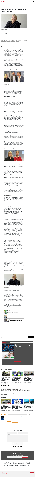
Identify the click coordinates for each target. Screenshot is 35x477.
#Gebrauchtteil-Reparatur (18, 377)
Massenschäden (16, 104)
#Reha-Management (28, 393)
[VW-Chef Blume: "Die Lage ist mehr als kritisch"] (29, 401)
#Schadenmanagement (12, 393)
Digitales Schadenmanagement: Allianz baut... (5, 379)
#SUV (4, 405)
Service (11, 68)
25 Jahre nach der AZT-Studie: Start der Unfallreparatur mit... (16, 379)
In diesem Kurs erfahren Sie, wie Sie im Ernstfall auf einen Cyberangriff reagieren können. (23, 348)
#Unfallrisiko (28, 377)
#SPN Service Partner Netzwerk (21, 391)
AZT (19, 177)
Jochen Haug (12, 224)
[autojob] (31, 414)
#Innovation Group (11, 391)
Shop (16, 472)
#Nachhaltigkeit (4, 391)
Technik (21, 171)
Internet (21, 228)
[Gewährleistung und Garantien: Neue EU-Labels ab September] (17, 401)
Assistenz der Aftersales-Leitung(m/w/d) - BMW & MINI (17, 416)
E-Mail (7, 431)
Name (18, 431)
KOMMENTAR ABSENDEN (17, 446)
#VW (27, 405)
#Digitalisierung (30, 391)
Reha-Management (6, 195)
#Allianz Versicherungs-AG (7, 377)
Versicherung (9, 49)
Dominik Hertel (16, 235)
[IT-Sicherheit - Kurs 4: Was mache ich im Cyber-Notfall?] (8, 347)
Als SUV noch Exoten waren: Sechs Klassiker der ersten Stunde (6, 407)
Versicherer (18, 105)
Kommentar (8, 434)
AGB (25, 475)
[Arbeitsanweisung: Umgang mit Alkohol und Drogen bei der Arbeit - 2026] (8, 355)
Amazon (22, 46)
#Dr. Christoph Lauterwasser (17, 390)
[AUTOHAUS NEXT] (5, 342)
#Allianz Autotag (4, 394)
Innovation (5, 52)
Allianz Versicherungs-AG (12, 54)
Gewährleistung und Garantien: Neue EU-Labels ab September (17, 407)
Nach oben (32, 469)
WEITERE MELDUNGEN (5, 385)
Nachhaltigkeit (5, 44)
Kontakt (27, 472)
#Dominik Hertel (27, 390)
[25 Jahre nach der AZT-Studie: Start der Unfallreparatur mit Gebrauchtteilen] (17, 373)
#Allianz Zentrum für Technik (6, 390)
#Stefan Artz (21, 389)
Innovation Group (9, 253)
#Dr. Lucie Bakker (6, 369)
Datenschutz (28, 475)
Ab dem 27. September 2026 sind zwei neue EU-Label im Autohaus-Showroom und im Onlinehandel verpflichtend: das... (17, 411)
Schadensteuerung (6, 264)
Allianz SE (22, 56)
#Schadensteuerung (20, 393)
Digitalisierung (18, 111)
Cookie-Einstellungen (32, 475)
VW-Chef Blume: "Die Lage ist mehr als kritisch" (28, 407)
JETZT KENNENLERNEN (17, 361)
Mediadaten (22, 472)
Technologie (14, 90)
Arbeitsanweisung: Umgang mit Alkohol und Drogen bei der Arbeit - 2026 (23, 354)
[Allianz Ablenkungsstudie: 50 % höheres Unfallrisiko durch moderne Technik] (29, 373)
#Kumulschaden (4, 393)
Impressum (23, 475)
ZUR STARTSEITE (30, 337)
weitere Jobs (9, 421)
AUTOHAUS (5, 50)
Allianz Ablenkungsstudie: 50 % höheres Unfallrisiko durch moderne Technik (28, 379)
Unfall (12, 198)
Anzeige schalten (15, 421)
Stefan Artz (13, 244)
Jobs (18, 472)
